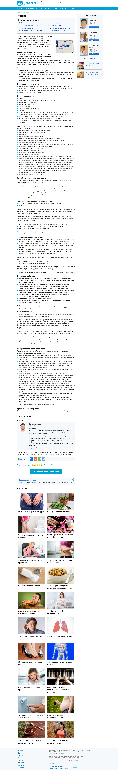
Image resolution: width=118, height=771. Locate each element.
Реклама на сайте (54, 763)
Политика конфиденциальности (58, 768)
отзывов (91, 37)
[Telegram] (43, 459)
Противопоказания (27, 28)
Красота (48, 8)
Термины (73, 8)
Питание (39, 8)
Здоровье (63, 8)
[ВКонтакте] (31, 459)
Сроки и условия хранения (58, 31)
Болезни (20, 8)
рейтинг (96, 24)
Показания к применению (29, 25)
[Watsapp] (39, 459)
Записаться (94, 27)
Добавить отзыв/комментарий (46, 471)
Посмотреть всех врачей (90, 58)
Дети (55, 8)
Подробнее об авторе (35, 448)
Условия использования (56, 766)
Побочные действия (56, 23)
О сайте (21, 767)
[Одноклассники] (35, 459)
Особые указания (55, 25)
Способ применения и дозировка (31, 31)
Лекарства (30, 8)
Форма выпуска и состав (29, 23)
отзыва (91, 24)
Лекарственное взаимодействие (60, 28)
